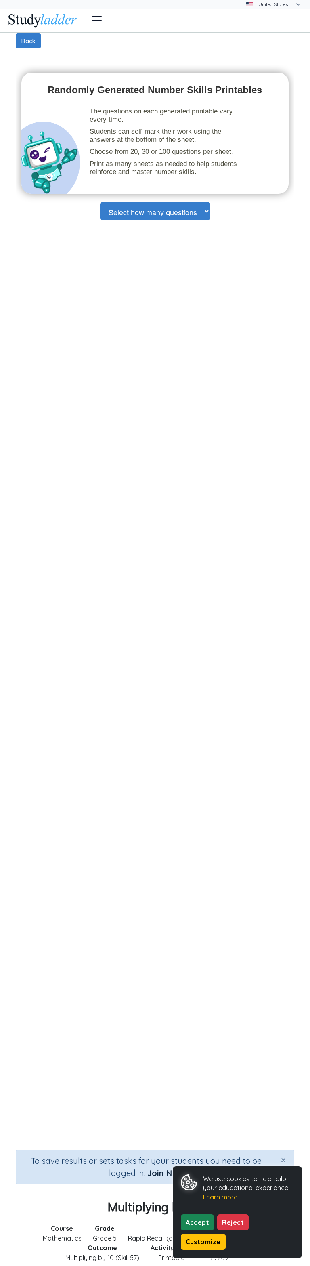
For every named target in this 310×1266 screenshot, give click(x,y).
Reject (233, 1222)
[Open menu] (97, 21)
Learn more (220, 1197)
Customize (203, 1242)
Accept (197, 1222)
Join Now (165, 1173)
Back (28, 41)
